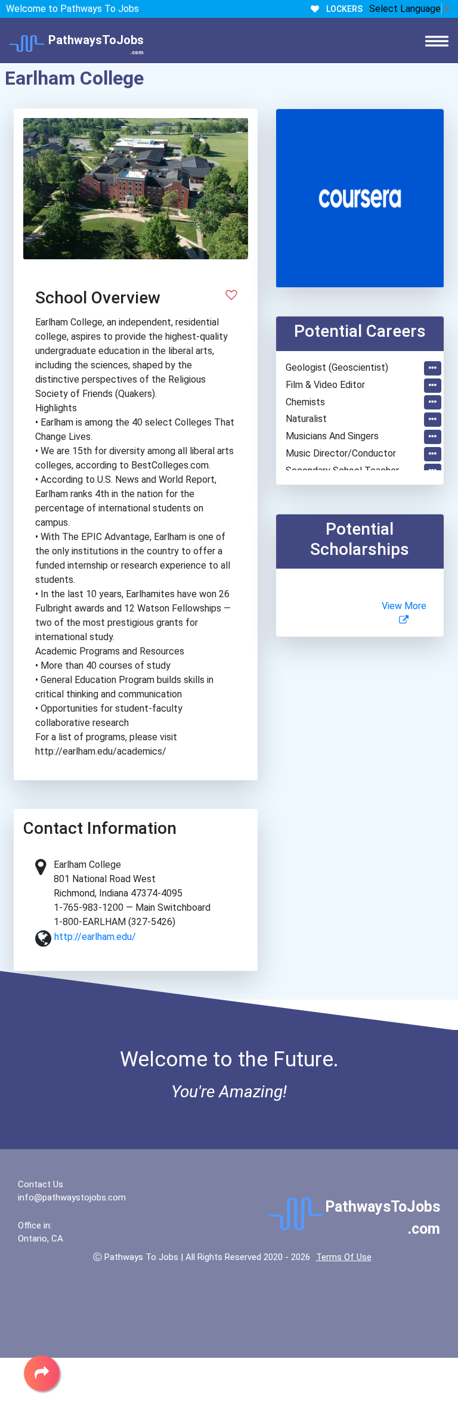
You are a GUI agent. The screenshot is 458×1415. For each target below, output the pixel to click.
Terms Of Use (344, 1257)
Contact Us (40, 1184)
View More (404, 606)
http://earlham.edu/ (95, 936)
